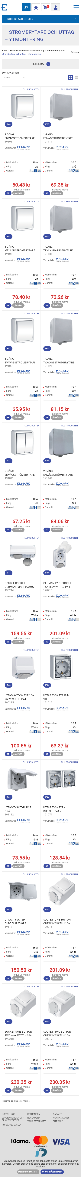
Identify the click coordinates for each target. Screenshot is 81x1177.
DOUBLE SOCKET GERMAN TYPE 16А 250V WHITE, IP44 (19, 585)
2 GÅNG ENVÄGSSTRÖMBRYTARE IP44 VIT (20, 473)
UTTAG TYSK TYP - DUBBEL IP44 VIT (54, 809)
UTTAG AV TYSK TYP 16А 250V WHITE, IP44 (19, 697)
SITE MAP (58, 1121)
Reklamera (33, 1117)
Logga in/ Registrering (55, 6)
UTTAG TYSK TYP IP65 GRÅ (18, 809)
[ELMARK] (4, 7)
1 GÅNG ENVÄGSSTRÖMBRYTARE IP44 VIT (20, 136)
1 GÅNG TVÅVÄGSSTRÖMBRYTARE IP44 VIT (20, 360)
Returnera (33, 1114)
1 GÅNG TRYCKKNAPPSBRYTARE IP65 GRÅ (58, 248)
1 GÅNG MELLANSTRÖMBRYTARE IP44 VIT (20, 248)
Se (8, 193)
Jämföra (17, 193)
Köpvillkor (8, 1114)
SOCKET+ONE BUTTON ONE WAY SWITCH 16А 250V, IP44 (57, 921)
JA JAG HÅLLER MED (52, 1172)
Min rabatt (36, 7)
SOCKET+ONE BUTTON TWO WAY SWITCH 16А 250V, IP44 (18, 1033)
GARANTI (57, 1114)
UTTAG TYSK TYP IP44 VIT (56, 697)
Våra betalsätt (36, 1121)
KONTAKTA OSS (61, 1117)
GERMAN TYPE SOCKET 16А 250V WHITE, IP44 (57, 585)
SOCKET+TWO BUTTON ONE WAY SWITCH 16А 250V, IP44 (57, 1033)
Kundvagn (44, 7)
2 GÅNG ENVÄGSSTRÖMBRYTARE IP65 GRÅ (58, 473)
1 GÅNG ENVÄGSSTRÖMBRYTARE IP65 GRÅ (58, 136)
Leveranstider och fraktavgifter (13, 1119)
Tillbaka (75, 52)
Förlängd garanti (12, 1125)
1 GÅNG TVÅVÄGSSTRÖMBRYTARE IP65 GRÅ (58, 360)
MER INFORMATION (27, 1172)
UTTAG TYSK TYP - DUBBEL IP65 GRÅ (15, 921)
